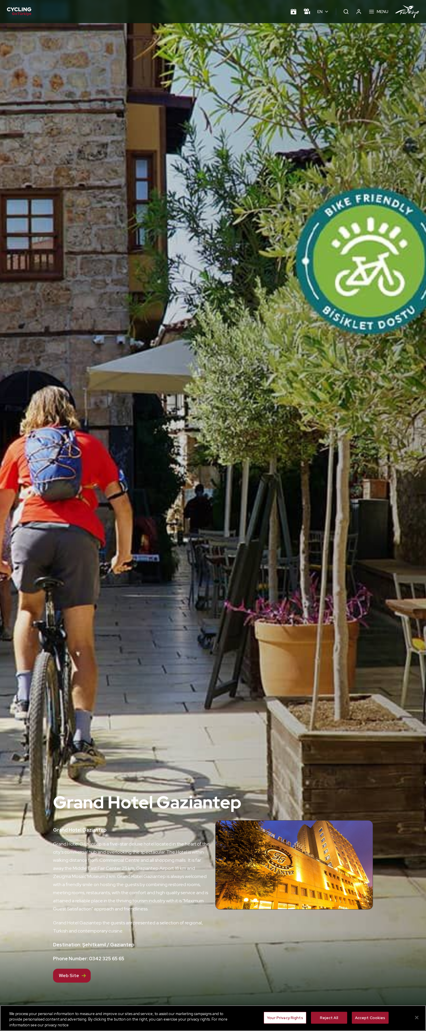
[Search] (346, 11)
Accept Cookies (370, 1017)
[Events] (293, 11)
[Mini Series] (306, 11)
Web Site (69, 975)
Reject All (329, 1017)
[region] (213, 1018)
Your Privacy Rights (285, 1017)
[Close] (416, 1017)
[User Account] (359, 11)
